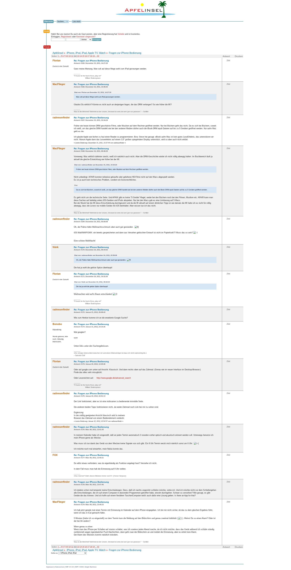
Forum (47, 47)
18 (91, 56)
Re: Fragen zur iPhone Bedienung (91, 60)
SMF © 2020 (79, 567)
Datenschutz (59, 567)
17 (88, 56)
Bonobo (57, 324)
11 (72, 56)
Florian (57, 60)
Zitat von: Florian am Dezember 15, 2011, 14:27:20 (92, 92)
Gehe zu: (54, 553)
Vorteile (121, 34)
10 (70, 56)
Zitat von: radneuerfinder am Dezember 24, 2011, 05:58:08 (95, 255)
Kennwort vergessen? (85, 36)
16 (86, 56)
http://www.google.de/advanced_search (114, 378)
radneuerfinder (61, 117)
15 (83, 56)
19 (94, 56)
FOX (55, 455)
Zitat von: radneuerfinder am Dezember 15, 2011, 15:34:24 (95, 165)
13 (78, 56)
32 (98, 56)
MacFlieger (59, 84)
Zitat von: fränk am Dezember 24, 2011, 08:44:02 (92, 282)
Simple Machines (90, 567)
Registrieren (66, 36)
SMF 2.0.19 (69, 567)
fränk (56, 247)
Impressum (50, 567)
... (60, 56)
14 (81, 56)
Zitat (228, 60)
